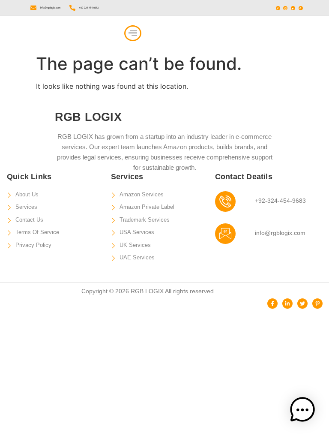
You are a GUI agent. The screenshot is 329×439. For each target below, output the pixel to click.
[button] (132, 33)
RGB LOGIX (46, 33)
